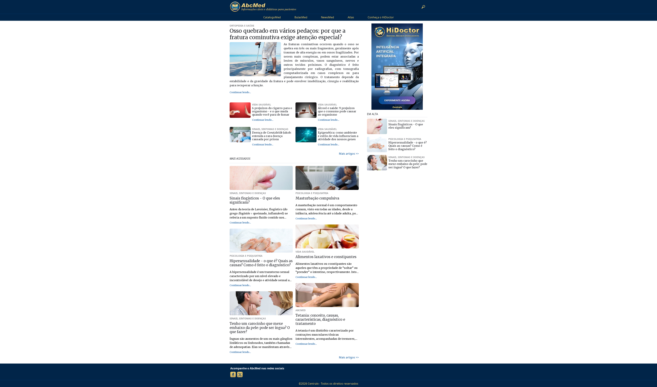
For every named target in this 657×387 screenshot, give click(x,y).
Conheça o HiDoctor (381, 17)
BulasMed (300, 17)
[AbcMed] (263, 6)
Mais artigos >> (349, 153)
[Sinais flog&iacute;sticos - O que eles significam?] (377, 126)
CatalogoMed (272, 17)
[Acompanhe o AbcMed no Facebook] (233, 374)
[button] (423, 7)
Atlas (351, 17)
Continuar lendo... (240, 92)
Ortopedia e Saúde (242, 25)
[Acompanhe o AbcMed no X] (240, 374)
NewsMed (327, 17)
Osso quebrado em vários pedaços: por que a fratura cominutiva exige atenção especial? (287, 34)
